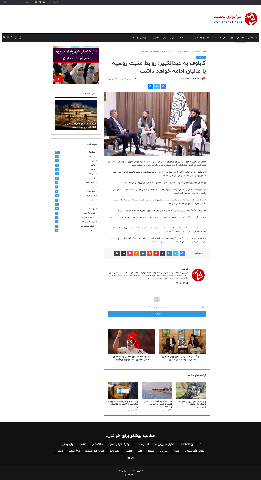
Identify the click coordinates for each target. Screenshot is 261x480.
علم (94, 204)
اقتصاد (180, 37)
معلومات (91, 174)
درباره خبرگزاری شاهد (139, 37)
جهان (231, 37)
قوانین (92, 186)
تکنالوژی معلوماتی (202, 37)
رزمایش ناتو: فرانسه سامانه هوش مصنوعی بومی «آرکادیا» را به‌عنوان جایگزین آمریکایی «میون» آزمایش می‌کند (78, 122)
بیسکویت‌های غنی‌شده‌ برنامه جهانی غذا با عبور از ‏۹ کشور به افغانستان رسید (123, 404)
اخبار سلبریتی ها (88, 221)
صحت (189, 37)
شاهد (214, 37)
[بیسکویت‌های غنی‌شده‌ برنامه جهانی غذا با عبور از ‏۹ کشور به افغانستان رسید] (123, 390)
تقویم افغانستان (89, 213)
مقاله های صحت (88, 217)
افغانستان (240, 37)
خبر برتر (92, 156)
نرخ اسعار (91, 208)
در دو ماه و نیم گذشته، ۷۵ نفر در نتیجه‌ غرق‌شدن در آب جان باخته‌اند (158, 404)
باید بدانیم (91, 195)
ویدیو (164, 37)
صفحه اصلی (252, 37)
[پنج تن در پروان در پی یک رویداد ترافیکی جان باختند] (191, 390)
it (94, 178)
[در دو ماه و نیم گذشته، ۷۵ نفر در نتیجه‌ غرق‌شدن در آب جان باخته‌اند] (157, 390)
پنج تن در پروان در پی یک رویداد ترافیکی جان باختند (192, 402)
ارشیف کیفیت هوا (88, 226)
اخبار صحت (91, 191)
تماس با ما (155, 37)
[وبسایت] (186, 283)
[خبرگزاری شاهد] (235, 19)
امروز (223, 37)
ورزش (172, 37)
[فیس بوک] (183, 283)
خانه (202, 51)
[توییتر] (179, 283)
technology (90, 182)
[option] (76, 115)
